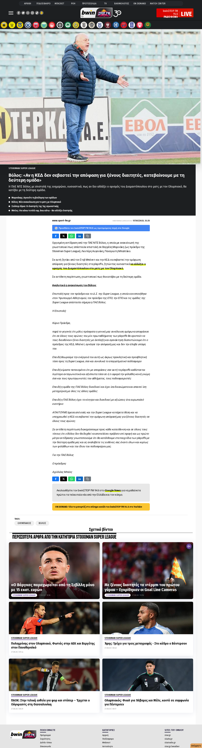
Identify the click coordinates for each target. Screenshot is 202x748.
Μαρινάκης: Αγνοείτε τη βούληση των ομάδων (34, 197)
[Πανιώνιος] (124, 25)
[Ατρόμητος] (28, 25)
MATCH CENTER (157, 3)
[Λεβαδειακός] (44, 25)
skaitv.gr (169, 739)
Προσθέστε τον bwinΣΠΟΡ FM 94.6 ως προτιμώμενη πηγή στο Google (94, 228)
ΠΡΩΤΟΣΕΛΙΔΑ (89, 3)
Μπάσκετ (106, 742)
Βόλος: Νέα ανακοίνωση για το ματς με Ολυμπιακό (36, 202)
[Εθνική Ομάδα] (132, 25)
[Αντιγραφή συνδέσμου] (87, 236)
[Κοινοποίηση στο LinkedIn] (79, 236)
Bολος (42, 523)
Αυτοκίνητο (107, 746)
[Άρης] (12, 25)
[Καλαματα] (92, 25)
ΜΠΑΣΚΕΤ (59, 3)
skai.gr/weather (172, 746)
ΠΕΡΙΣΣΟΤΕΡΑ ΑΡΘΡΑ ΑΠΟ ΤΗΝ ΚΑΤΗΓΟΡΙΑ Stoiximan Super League (64, 537)
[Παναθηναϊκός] (68, 25)
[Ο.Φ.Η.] (60, 25)
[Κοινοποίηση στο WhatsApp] (71, 236)
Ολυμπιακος (24, 523)
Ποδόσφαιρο (108, 739)
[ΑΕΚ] (4, 25)
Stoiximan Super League (22, 168)
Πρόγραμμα (45, 735)
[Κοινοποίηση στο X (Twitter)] (63, 236)
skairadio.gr (170, 742)
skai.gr (168, 735)
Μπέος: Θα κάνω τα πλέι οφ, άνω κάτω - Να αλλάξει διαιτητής (42, 210)
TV (105, 3)
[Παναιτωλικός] (76, 25)
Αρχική (105, 735)
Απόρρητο (196, 745)
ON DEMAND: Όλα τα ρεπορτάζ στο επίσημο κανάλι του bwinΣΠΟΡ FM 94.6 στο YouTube (98, 506)
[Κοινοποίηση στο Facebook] (55, 236)
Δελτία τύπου (46, 742)
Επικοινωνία (45, 746)
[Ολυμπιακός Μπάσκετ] (139, 25)
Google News (113, 490)
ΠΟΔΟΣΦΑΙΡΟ (43, 3)
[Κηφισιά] (100, 25)
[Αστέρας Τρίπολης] (20, 25)
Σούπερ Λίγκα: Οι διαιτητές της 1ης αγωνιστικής (35, 206)
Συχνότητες (45, 739)
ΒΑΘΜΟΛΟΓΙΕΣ (121, 3)
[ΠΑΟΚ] (84, 25)
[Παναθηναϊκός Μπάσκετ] (147, 25)
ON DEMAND (139, 3)
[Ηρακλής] (116, 25)
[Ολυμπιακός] (52, 25)
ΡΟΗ (73, 3)
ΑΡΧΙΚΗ (27, 3)
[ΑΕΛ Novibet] (108, 25)
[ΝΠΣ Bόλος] (36, 25)
